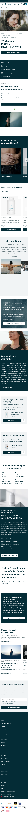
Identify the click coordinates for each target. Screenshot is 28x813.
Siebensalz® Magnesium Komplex (9, 219)
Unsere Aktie (3, 777)
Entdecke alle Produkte (13, 52)
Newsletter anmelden (14, 707)
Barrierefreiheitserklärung (6, 794)
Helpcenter (3, 732)
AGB (12, 701)
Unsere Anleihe (4, 774)
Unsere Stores (4, 751)
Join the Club (4, 742)
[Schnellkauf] (23, 420)
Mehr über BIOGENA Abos (8, 555)
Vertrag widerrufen (5, 734)
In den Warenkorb (11, 229)
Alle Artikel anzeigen (6, 641)
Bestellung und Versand (6, 729)
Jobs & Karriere (4, 758)
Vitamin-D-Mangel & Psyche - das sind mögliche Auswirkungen (10, 665)
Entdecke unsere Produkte (13, 104)
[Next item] (26, 160)
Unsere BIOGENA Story (6, 387)
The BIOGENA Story (5, 761)
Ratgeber (3, 748)
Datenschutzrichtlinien (20, 701)
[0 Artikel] (21, 4)
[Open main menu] (2, 4)
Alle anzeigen (4, 191)
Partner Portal (4, 767)
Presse (2, 779)
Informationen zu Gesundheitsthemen (8, 791)
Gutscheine (3, 745)
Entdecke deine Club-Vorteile (13, 323)
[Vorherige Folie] (1, 266)
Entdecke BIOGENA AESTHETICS (10, 291)
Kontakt (3, 726)
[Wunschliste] (18, 4)
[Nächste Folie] (26, 266)
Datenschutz (3, 782)
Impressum (3, 785)
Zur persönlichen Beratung (13, 618)
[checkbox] (2, 701)
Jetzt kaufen (11, 420)
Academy (3, 764)
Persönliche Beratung (6, 723)
